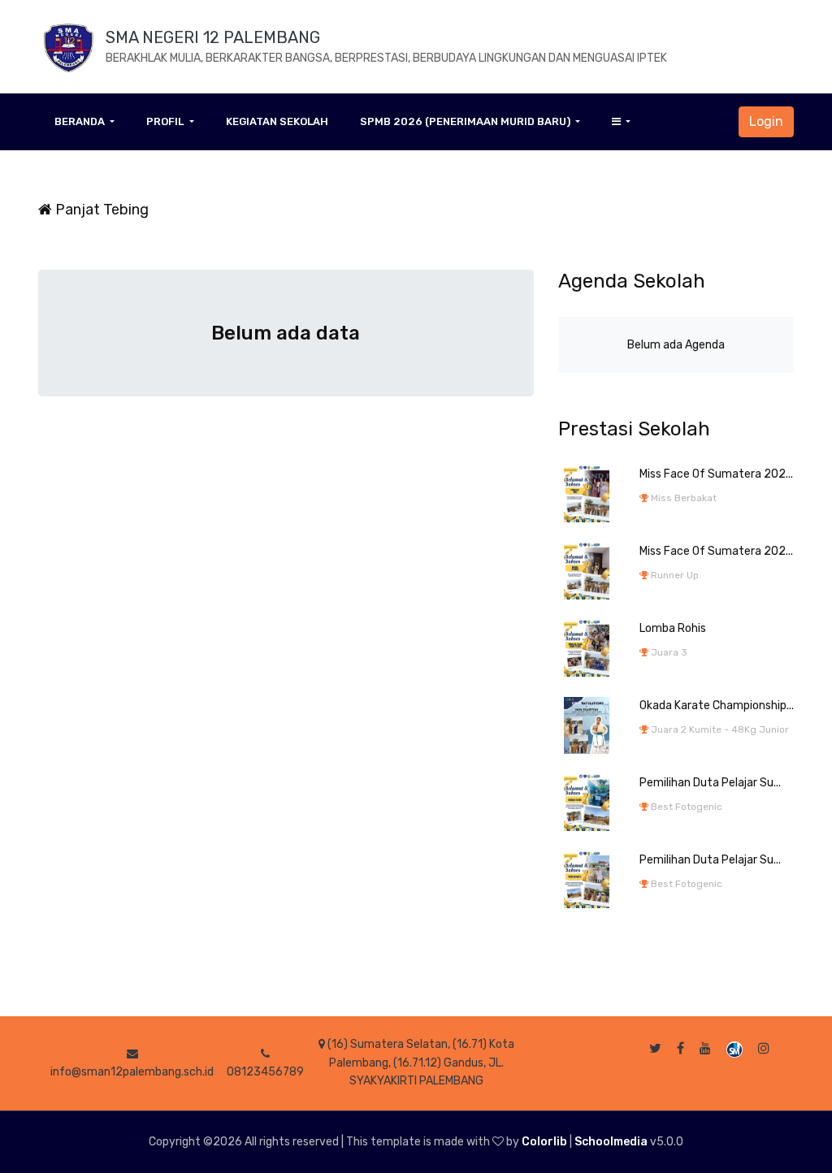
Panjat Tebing (100, 210)
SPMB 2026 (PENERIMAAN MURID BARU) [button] (466, 121)
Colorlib (544, 1142)
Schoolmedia (611, 1142)
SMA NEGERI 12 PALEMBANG (213, 37)
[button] (621, 121)
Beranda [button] (80, 121)
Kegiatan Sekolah (277, 121)
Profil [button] (166, 121)
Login (766, 121)
